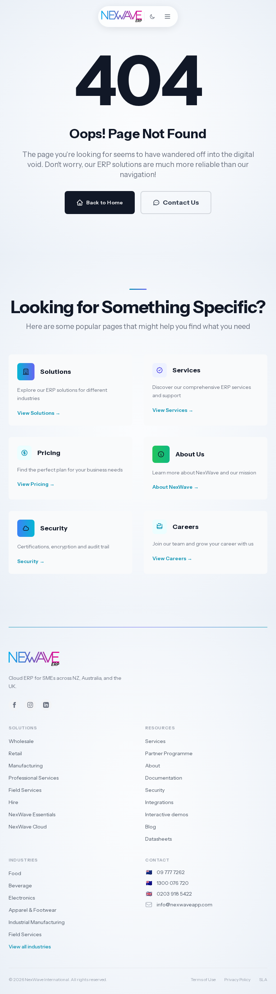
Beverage (20, 885)
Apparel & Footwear (32, 910)
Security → (31, 561)
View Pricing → (36, 484)
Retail (15, 753)
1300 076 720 (173, 883)
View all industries (30, 946)
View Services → (172, 410)
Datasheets (158, 839)
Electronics (22, 898)
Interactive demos (166, 814)
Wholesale (21, 741)
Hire (13, 802)
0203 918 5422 (174, 894)
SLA (263, 979)
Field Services (25, 790)
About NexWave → (175, 487)
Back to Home (104, 202)
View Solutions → (38, 413)
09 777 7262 (171, 872)
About (152, 765)
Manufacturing (26, 765)
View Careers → (172, 558)
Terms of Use (203, 979)
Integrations (159, 802)
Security (155, 790)
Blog (150, 826)
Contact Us (181, 202)
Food (15, 873)
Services (155, 741)
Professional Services (34, 778)
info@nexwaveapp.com (184, 904)
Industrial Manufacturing (37, 922)
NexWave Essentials (32, 814)
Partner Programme (169, 753)
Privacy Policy (237, 979)
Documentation (163, 778)
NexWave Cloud (28, 826)
